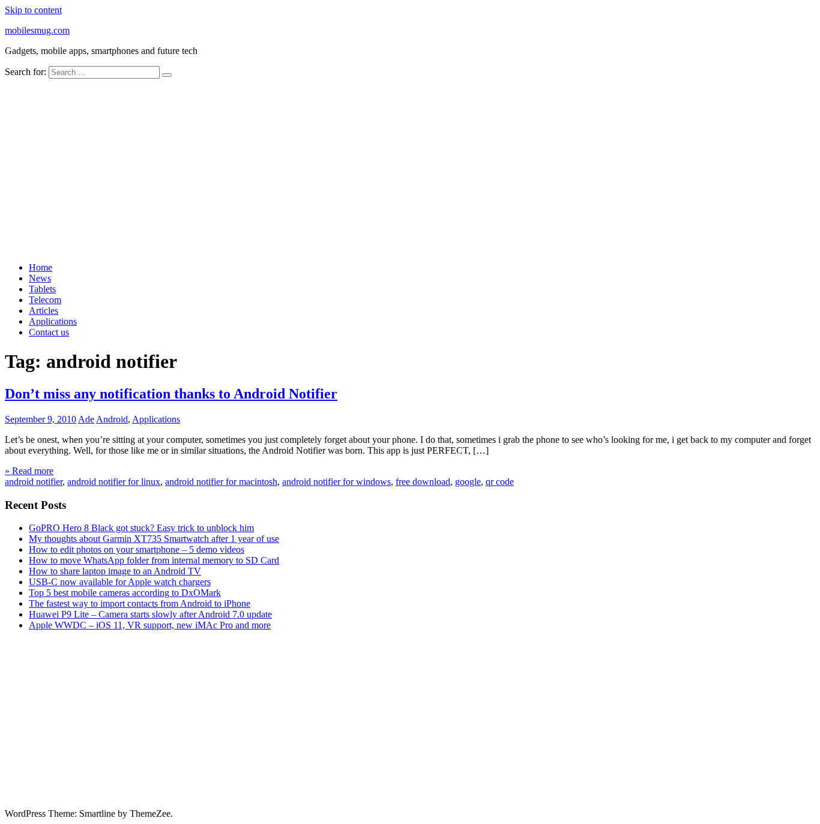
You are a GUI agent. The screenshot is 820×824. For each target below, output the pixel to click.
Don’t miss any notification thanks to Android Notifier (171, 393)
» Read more (29, 471)
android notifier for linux (113, 482)
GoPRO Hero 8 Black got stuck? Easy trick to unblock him (141, 528)
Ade (86, 419)
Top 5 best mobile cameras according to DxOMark (125, 593)
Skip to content (33, 10)
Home (40, 267)
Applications (53, 321)
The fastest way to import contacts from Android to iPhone (139, 603)
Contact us (49, 332)
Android (112, 419)
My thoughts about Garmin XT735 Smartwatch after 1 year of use (154, 539)
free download (423, 482)
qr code (500, 482)
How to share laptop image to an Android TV (115, 571)
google (468, 482)
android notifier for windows (336, 482)
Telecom (45, 300)
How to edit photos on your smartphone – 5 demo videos (136, 549)
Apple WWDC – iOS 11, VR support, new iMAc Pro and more (150, 625)
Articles (43, 310)
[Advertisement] (410, 169)
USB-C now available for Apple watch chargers (120, 582)
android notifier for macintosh (221, 482)
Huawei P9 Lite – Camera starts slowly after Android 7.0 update (150, 614)
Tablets (42, 289)
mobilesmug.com (37, 30)
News (40, 278)
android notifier (33, 482)
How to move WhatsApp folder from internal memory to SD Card (154, 560)
